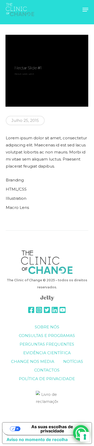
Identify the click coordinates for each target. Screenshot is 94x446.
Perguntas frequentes (47, 344)
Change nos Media (32, 361)
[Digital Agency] (47, 301)
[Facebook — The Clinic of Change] (31, 310)
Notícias (73, 361)
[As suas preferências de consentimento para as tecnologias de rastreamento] (85, 437)
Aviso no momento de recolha (37, 439)
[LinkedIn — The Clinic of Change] (54, 310)
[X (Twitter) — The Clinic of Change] (47, 310)
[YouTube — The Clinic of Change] (62, 310)
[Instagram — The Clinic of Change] (39, 310)
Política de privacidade (47, 378)
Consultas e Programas (47, 335)
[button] (85, 9)
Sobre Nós (47, 326)
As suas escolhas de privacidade (52, 428)
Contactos (47, 370)
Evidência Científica (47, 352)
